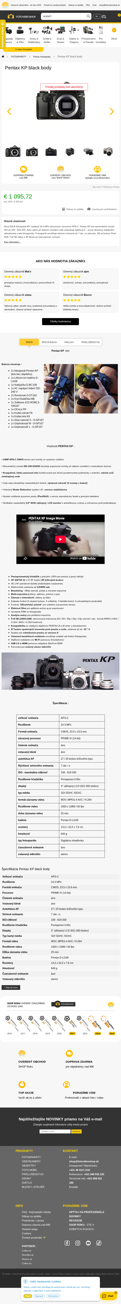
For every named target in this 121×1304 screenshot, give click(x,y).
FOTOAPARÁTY (18, 57)
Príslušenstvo (90, 342)
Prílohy (69, 342)
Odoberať (76, 1131)
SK (96, 16)
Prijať (27, 1296)
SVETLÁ (27, 1182)
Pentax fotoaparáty (42, 57)
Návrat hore (11, 987)
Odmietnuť (53, 1296)
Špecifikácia (49, 342)
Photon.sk (27, 1259)
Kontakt (73, 1187)
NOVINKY (75, 1216)
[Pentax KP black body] (60, 109)
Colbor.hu (27, 1263)
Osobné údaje (30, 1229)
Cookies (26, 1233)
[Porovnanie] (104, 16)
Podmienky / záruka (33, 1220)
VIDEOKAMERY (31, 1161)
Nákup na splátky (31, 1216)
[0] (116, 16)
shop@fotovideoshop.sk (84, 1161)
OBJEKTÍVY (29, 1165)
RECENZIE (75, 1220)
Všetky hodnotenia (60, 321)
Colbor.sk (26, 1250)
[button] (116, 1293)
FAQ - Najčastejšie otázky (36, 1212)
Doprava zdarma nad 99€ (36, 1225)
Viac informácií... (12, 242)
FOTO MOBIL (29, 1170)
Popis (29, 342)
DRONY (26, 1178)
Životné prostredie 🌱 (34, 1237)
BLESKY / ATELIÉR (33, 1187)
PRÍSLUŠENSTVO (32, 1174)
